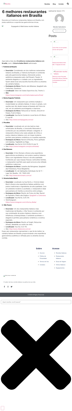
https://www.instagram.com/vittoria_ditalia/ (21, 202)
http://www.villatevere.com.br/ (20, 229)
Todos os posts (59, 31)
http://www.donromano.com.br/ (20, 175)
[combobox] (36, 302)
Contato (61, 4)
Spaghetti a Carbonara (38, 195)
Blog (54, 4)
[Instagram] (8, 287)
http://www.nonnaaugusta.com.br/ (21, 120)
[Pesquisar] (2, 408)
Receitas (47, 4)
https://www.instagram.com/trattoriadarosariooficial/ (24, 95)
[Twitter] (11, 287)
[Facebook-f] (4, 287)
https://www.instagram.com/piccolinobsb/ (24, 146)
